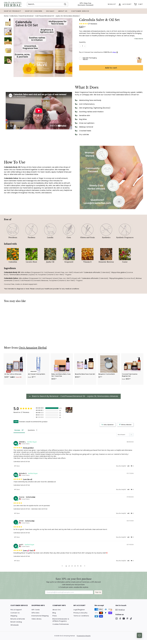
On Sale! (50, 11)
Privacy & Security (80, 613)
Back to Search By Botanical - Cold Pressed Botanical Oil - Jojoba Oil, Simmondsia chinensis (75, 396)
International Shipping (40, 616)
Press (54, 616)
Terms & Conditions (81, 616)
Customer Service (80, 11)
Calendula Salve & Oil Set (22, 461)
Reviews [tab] (17, 430)
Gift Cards (36, 610)
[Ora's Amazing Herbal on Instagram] (117, 618)
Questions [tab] (31, 430)
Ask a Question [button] (109, 424)
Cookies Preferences (60, 624)
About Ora (56, 610)
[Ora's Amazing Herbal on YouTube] (124, 618)
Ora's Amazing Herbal (33, 347)
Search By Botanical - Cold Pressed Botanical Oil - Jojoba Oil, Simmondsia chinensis (49, 16)
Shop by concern (33, 11)
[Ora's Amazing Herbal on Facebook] (120, 618)
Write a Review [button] (126, 424)
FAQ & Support (16, 610)
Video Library (36, 619)
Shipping (13, 616)
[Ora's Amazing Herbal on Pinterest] (127, 618)
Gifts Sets (35, 613)
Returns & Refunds (17, 619)
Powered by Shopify (83, 636)
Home (6, 16)
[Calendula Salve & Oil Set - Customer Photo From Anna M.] (69, 410)
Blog (54, 613)
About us (62, 11)
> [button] (84, 566)
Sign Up (98, 592)
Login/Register (79, 610)
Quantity (82, 42)
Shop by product (12, 11)
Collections (14, 16)
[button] (129, 466)
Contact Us (15, 613)
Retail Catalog (16, 622)
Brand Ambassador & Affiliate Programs (60, 620)
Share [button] (18, 466)
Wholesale (14, 625)
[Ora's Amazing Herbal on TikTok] (131, 618)
